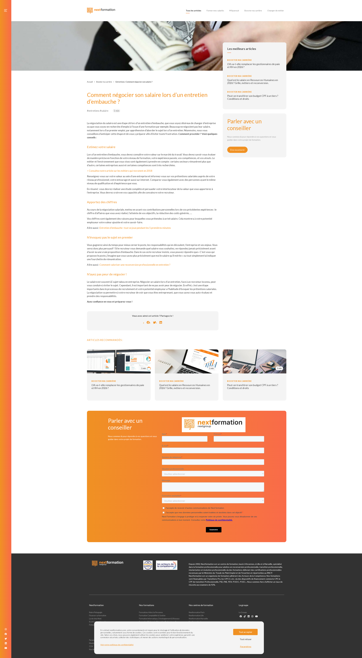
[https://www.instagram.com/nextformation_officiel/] (252, 616)
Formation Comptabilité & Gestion (152, 615)
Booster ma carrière (253, 10)
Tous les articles (194, 10)
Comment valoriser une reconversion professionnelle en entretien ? (135, 264)
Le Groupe (243, 612)
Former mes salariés (215, 10)
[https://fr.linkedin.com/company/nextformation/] (248, 616)
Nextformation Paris (196, 612)
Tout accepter (245, 632)
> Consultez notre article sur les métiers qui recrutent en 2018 (119, 170)
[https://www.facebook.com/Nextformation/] (241, 616)
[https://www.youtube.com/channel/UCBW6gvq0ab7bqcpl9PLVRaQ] (256, 616)
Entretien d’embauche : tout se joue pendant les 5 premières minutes (135, 227)
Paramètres (245, 646)
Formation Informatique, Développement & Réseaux (159, 619)
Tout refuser (246, 639)
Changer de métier (275, 10)
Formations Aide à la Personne (151, 612)
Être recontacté (237, 150)
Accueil (90, 82)
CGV (91, 646)
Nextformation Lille (196, 615)
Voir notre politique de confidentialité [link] (116, 644)
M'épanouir (234, 10)
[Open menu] (5, 10)
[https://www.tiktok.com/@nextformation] (245, 616)
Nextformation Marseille (198, 619)
